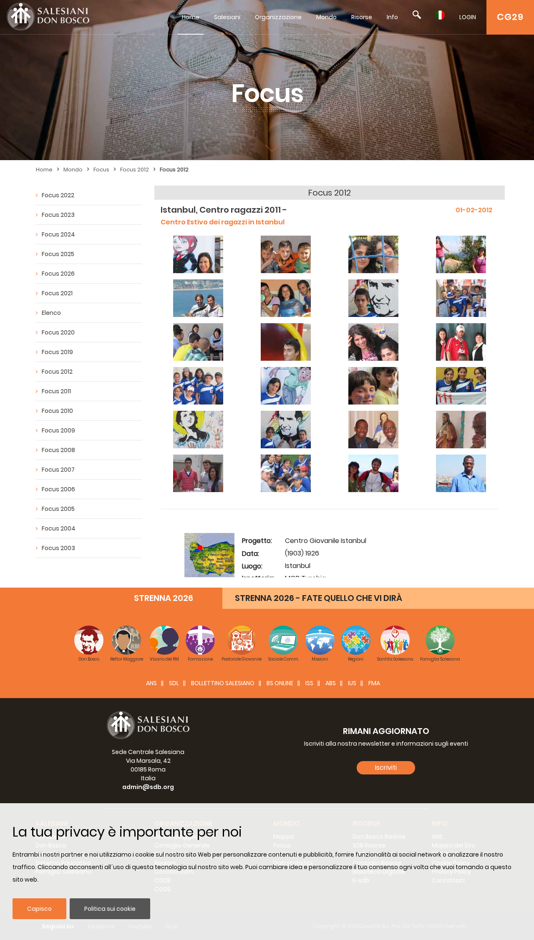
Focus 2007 (58, 469)
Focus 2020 (58, 332)
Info (392, 17)
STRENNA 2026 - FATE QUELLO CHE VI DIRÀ (318, 598)
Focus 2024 (58, 234)
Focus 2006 (58, 489)
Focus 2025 (58, 254)
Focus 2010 (57, 411)
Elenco (51, 313)
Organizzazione (278, 17)
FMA (374, 683)
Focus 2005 (58, 509)
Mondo (326, 17)
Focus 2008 (58, 450)
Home (190, 17)
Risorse (361, 17)
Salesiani (227, 17)
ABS (330, 683)
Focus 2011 (56, 391)
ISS (309, 683)
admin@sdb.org (148, 787)
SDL (174, 683)
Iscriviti (386, 767)
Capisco (39, 909)
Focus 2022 (58, 195)
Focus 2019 (57, 352)
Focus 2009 (58, 430)
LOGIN (467, 17)
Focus (101, 169)
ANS (151, 683)
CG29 (510, 16)
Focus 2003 (58, 548)
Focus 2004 (59, 528)
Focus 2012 (134, 169)
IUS (352, 683)
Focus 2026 (58, 273)
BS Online (280, 683)
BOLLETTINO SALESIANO (222, 683)
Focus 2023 (58, 215)
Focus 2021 (57, 293)
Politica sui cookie (110, 909)
